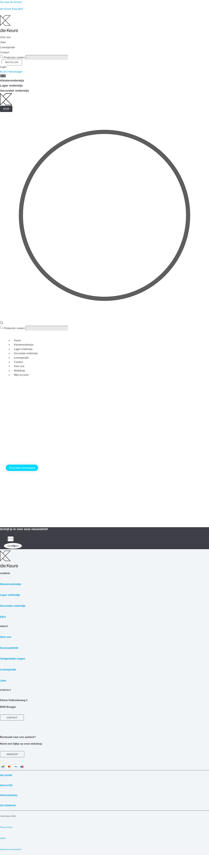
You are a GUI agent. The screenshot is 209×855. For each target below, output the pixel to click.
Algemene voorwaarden (10, 849)
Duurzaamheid (9, 648)
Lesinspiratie (21, 357)
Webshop (19, 370)
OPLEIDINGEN (8, 805)
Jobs (3, 680)
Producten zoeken (15, 57)
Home (17, 340)
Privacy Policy (6, 827)
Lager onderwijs (23, 349)
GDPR (3, 838)
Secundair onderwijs (26, 353)
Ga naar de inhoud (11, 2)
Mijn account (21, 374)
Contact (18, 362)
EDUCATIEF (6, 785)
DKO (3, 617)
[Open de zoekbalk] (1, 323)
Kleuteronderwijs (23, 344)
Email (3, 538)
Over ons (19, 366)
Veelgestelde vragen (12, 658)
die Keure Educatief (11, 8)
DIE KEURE (6, 775)
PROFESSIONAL (9, 795)
